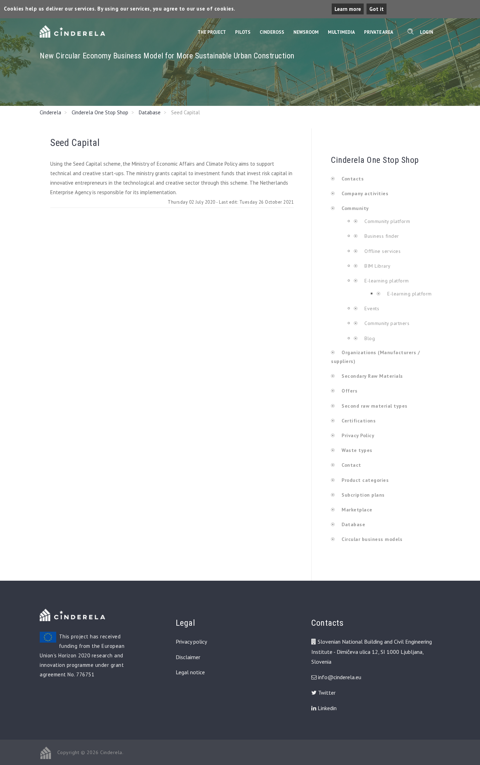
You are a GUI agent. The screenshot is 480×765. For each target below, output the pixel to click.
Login (426, 32)
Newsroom (306, 32)
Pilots (243, 32)
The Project (211, 32)
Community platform (386, 221)
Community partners (386, 323)
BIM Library (377, 266)
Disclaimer (188, 657)
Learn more (348, 9)
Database (150, 112)
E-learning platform (386, 281)
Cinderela (50, 112)
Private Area (378, 32)
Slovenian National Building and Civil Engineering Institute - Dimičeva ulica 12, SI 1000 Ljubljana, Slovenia (371, 651)
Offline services (382, 251)
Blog (369, 338)
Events (371, 308)
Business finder (381, 236)
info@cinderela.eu (339, 677)
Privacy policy (191, 641)
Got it (376, 9)
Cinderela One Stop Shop (100, 112)
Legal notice (190, 672)
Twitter (326, 692)
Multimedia (341, 32)
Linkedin (326, 708)
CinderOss (272, 32)
